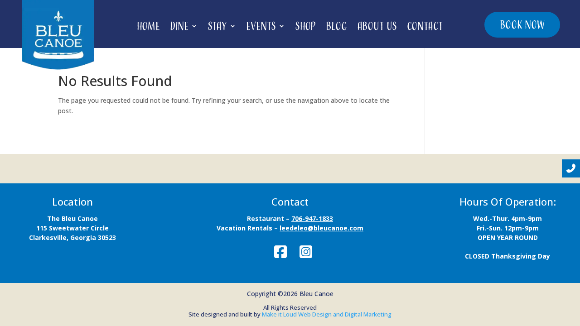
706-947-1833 (312, 218)
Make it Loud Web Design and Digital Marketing (327, 314)
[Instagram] (306, 252)
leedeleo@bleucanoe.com (321, 228)
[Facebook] (280, 252)
